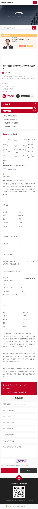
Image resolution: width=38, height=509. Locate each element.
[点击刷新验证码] (21, 461)
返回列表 (7, 388)
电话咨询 (35, 110)
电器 (31, 16)
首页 (13, 16)
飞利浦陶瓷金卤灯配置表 (11, 123)
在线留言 (14, 134)
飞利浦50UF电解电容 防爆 (18, 392)
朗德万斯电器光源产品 (10, 116)
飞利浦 (25, 16)
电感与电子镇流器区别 (10, 119)
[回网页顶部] (35, 103)
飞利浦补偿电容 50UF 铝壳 (18, 385)
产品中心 (18, 16)
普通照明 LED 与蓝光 (10, 126)
